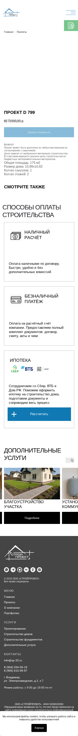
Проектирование (15, 628)
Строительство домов (18, 634)
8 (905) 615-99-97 (15, 670)
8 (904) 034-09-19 (15, 667)
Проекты (22, 32)
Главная (8, 32)
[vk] (26, 569)
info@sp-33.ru (13, 660)
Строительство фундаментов (23, 639)
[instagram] (39, 569)
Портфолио (11, 613)
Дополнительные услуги (20, 644)
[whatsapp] (6, 569)
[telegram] (13, 569)
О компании (12, 607)
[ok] (32, 569)
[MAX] (19, 569)
